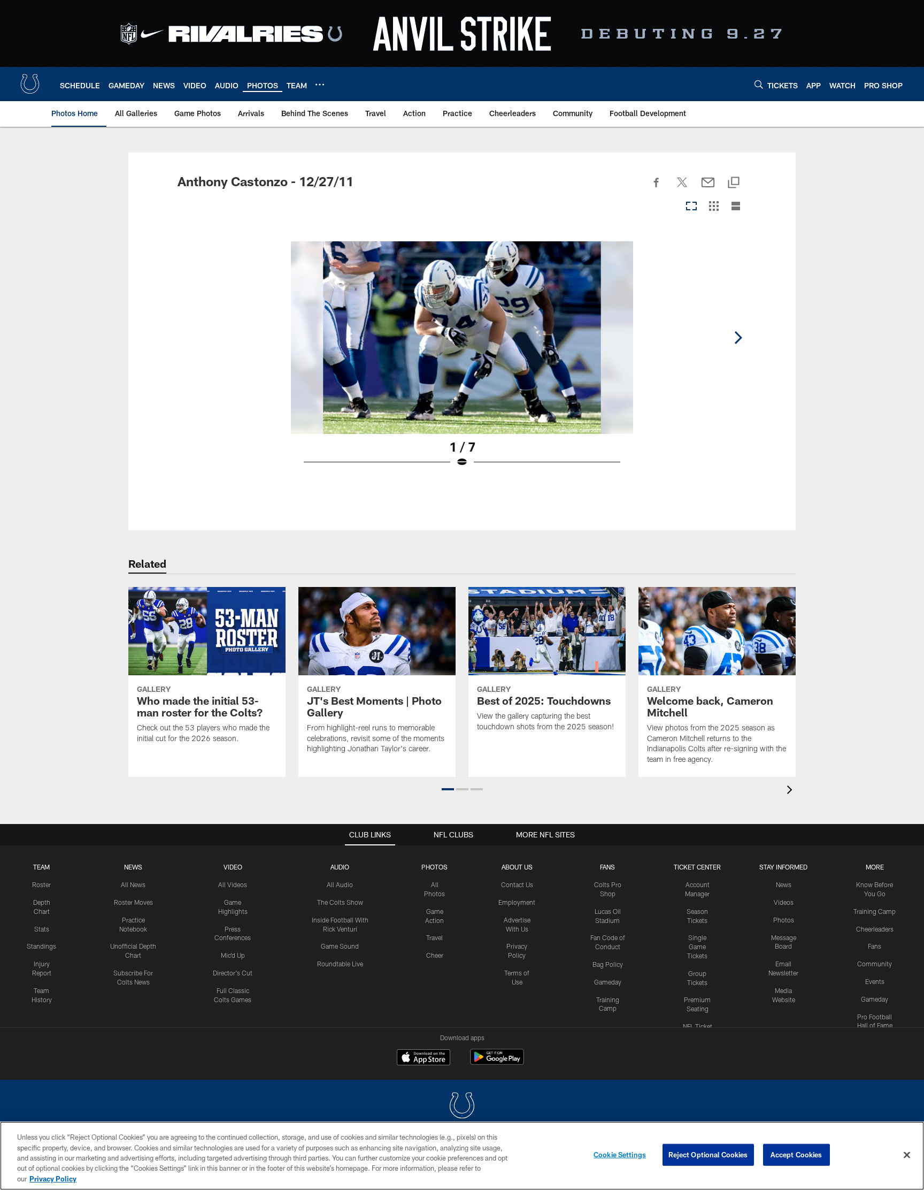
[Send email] (708, 188)
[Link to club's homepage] (30, 84)
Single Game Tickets (697, 946)
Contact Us (517, 884)
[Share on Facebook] (656, 188)
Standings (41, 946)
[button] (448, 789)
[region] (462, 1156)
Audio (339, 867)
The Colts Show (340, 902)
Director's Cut (232, 973)
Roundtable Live (340, 963)
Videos (784, 902)
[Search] (758, 84)
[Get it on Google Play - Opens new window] (497, 1062)
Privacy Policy (52, 1178)
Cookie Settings (620, 1154)
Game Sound (340, 946)
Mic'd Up (233, 955)
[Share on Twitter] (682, 188)
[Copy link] (733, 183)
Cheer (434, 955)
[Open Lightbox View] (462, 361)
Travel (434, 937)
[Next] (738, 337)
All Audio (340, 884)
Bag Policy (607, 964)
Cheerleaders (875, 929)
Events (874, 981)
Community (874, 963)
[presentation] (791, 791)
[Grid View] (713, 207)
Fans (874, 946)
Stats (41, 929)
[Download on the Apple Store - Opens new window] (423, 1058)
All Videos (232, 884)
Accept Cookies (796, 1154)
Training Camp (874, 911)
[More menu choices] (319, 84)
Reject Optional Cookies (708, 1154)
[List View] (735, 207)
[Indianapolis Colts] (462, 1106)
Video (233, 867)
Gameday (607, 982)
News (133, 867)
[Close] (907, 1155)
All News (133, 884)
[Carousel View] (691, 207)
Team (41, 867)
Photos (434, 867)
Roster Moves (133, 902)
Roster (41, 884)
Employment (516, 902)
